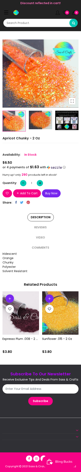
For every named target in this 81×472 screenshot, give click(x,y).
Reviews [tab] (40, 227)
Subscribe (40, 401)
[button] (40, 167)
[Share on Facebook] (16, 202)
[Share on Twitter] (21, 202)
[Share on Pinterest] (28, 202)
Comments (40, 247)
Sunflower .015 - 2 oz (57, 339)
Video (40, 237)
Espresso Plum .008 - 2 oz (20, 339)
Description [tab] (40, 217)
